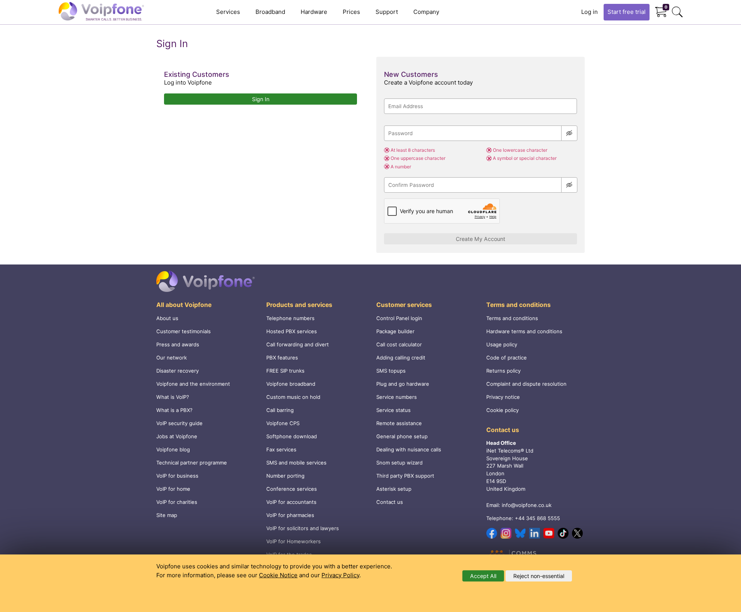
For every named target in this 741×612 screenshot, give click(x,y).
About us (167, 318)
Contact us (389, 502)
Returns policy (503, 371)
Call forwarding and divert (297, 344)
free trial (626, 11)
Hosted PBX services (291, 331)
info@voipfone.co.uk (527, 505)
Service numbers (396, 397)
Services (228, 11)
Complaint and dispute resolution (526, 384)
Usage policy (501, 344)
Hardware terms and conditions (524, 331)
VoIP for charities (176, 502)
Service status (393, 410)
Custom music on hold (293, 397)
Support (387, 11)
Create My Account (480, 239)
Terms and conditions (512, 318)
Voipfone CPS (282, 423)
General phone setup (402, 436)
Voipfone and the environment (193, 384)
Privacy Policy (340, 575)
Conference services (291, 489)
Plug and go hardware (402, 384)
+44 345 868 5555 (537, 518)
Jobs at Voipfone (176, 436)
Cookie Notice (278, 575)
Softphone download (291, 436)
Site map (166, 515)
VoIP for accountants (291, 502)
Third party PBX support (405, 476)
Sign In (260, 99)
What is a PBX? (174, 410)
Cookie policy (502, 410)
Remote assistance (399, 423)
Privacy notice (503, 397)
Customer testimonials (183, 331)
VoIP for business (177, 476)
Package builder (395, 331)
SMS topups (391, 371)
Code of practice (506, 357)
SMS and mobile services (296, 462)
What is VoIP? (172, 397)
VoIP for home (173, 489)
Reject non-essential (538, 576)
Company (426, 11)
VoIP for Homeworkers (293, 541)
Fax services (281, 449)
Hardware (314, 11)
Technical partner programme (191, 462)
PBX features (282, 357)
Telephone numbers (290, 318)
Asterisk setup (393, 489)
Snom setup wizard (399, 462)
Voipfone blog (173, 449)
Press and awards (177, 344)
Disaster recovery (177, 371)
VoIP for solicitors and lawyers (302, 528)
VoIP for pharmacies (290, 515)
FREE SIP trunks (285, 371)
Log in (589, 11)
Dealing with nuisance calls (408, 449)
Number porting (285, 476)
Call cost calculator (399, 344)
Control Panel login (399, 318)
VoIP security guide (179, 423)
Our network (171, 357)
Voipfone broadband (290, 384)
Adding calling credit (400, 357)
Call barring (280, 410)
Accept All (483, 576)
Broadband (270, 11)
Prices (351, 11)
